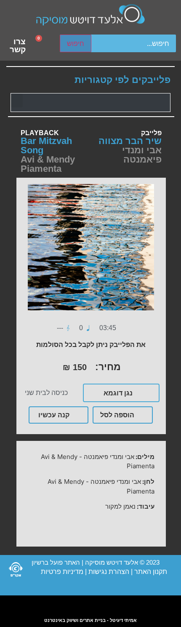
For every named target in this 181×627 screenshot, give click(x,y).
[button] (17, 100)
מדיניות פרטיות (62, 571)
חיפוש (75, 43)
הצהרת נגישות (108, 571)
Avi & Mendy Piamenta (48, 164)
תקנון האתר (150, 571)
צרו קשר (18, 45)
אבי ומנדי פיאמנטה (142, 155)
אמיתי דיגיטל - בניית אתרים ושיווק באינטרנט (90, 620)
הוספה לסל (117, 415)
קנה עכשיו (53, 415)
